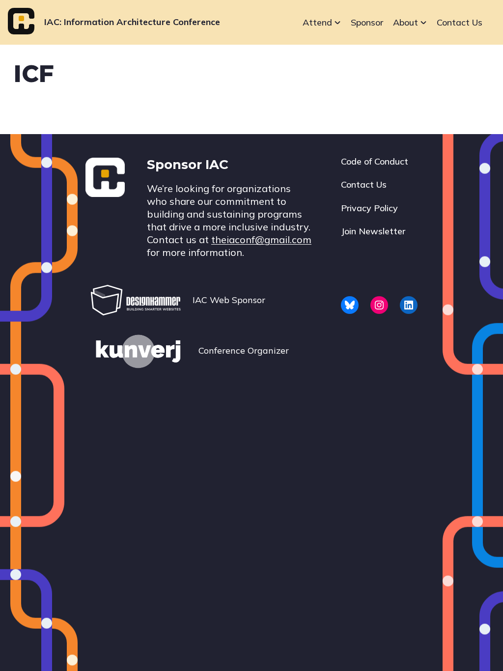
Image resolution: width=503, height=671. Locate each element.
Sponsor (367, 22)
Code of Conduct (374, 161)
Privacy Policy (369, 208)
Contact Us (459, 22)
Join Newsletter (373, 231)
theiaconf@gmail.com (261, 239)
